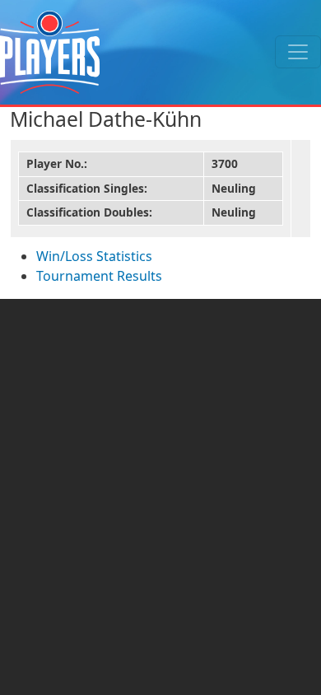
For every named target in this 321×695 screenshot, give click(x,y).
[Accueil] (50, 52)
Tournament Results (99, 276)
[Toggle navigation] (298, 51)
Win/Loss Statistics (94, 256)
